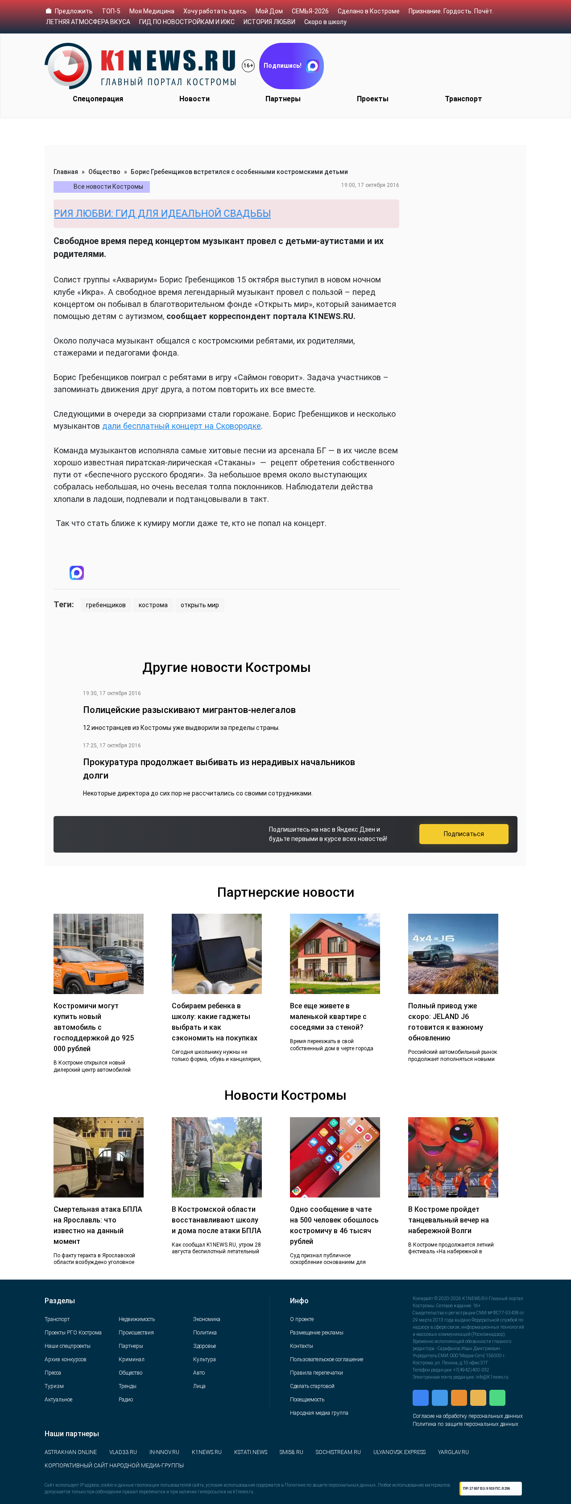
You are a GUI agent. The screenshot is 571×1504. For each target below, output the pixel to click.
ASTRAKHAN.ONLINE (71, 1452)
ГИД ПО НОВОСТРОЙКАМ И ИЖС (187, 21)
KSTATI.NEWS (250, 1452)
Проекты (373, 99)
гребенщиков (106, 605)
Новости (194, 99)
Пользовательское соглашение (326, 1359)
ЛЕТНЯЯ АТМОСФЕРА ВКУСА (88, 21)
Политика (205, 1333)
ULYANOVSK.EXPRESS (399, 1452)
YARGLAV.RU (453, 1452)
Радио (126, 1399)
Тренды (128, 1386)
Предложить (74, 11)
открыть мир (200, 605)
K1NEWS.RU (207, 1452)
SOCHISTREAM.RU (338, 1452)
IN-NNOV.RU (164, 1452)
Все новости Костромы (108, 186)
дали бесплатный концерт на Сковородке (181, 426)
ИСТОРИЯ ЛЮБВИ (269, 21)
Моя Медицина (151, 11)
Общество (104, 171)
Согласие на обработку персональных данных (468, 1416)
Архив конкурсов (66, 1359)
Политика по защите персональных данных (465, 1424)
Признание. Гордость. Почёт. (451, 11)
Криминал (132, 1359)
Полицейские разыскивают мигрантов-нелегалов (189, 709)
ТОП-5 (111, 11)
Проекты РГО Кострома (73, 1333)
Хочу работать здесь (215, 11)
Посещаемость (307, 1399)
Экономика (206, 1319)
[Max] (77, 573)
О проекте (302, 1319)
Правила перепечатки (316, 1373)
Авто (199, 1373)
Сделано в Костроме (369, 11)
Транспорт (463, 99)
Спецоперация (98, 99)
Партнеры (283, 99)
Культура (204, 1359)
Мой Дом (269, 11)
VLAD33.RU (123, 1452)
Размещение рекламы (316, 1333)
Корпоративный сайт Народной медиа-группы (114, 1466)
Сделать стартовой (312, 1386)
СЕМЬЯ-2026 (310, 11)
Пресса (53, 1373)
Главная (66, 171)
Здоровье (204, 1346)
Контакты (301, 1346)
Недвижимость (137, 1319)
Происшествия (136, 1333)
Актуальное (58, 1399)
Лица (199, 1386)
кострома (153, 605)
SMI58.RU (291, 1452)
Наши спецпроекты (68, 1346)
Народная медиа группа (319, 1413)
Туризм (54, 1386)
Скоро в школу (325, 21)
